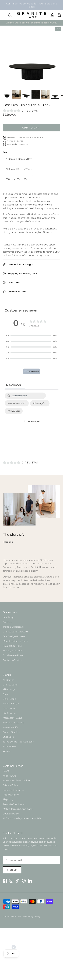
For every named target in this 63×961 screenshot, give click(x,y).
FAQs (6, 770)
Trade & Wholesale (13, 626)
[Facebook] (5, 881)
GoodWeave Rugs (13, 655)
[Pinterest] (24, 881)
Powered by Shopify (31, 916)
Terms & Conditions (13, 804)
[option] (31, 57)
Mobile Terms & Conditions (17, 808)
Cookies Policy (11, 813)
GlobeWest (9, 708)
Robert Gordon (11, 732)
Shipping (8, 799)
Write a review (31, 371)
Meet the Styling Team (15, 641)
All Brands (8, 680)
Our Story (8, 617)
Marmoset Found (12, 717)
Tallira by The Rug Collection (18, 741)
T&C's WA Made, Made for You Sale (22, 818)
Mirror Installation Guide (16, 780)
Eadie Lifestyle (11, 703)
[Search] (11, 15)
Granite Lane (10, 684)
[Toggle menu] (4, 15)
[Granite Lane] (31, 15)
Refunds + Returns (13, 790)
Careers (7, 622)
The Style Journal (12, 650)
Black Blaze (9, 698)
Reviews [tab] (14, 385)
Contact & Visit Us (12, 660)
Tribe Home (9, 746)
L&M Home (9, 713)
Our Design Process (14, 636)
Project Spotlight (12, 645)
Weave (6, 751)
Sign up (12, 870)
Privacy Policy (10, 785)
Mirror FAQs (9, 775)
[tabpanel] (31, 425)
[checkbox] (14, 411)
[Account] (51, 15)
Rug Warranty (11, 794)
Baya (6, 694)
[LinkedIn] (30, 881)
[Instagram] (11, 881)
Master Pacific (10, 727)
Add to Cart (31, 127)
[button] (31, 335)
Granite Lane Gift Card (15, 631)
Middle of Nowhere (13, 722)
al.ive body (9, 689)
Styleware (8, 736)
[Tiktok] (17, 881)
